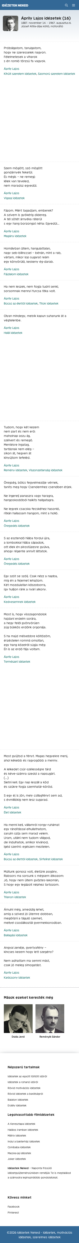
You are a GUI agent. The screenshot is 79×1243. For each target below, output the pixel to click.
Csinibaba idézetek (19, 1147)
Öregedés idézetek (17, 525)
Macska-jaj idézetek (19, 1152)
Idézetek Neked (15, 5)
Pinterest (13, 1212)
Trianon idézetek (15, 896)
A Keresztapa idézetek (21, 1123)
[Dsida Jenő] (18, 1018)
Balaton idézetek (18, 1099)
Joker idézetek (17, 1158)
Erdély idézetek (17, 1105)
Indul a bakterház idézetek (24, 1141)
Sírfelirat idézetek (51, 859)
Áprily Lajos (11, 68)
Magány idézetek (15, 235)
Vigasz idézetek (14, 197)
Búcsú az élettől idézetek (21, 303)
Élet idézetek (12, 812)
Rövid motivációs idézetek (24, 1087)
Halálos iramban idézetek (23, 1129)
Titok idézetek (48, 303)
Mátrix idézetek (17, 1135)
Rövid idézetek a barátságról (25, 1093)
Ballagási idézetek (16, 935)
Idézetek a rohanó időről (23, 1081)
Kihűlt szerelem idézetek (20, 73)
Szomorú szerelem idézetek (56, 73)
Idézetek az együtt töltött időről (27, 1076)
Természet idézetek (17, 661)
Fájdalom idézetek (16, 274)
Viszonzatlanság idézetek (46, 470)
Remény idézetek (15, 470)
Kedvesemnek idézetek (20, 601)
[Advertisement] (39, 120)
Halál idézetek (13, 332)
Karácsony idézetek (17, 977)
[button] (66, 5)
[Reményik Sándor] (49, 1018)
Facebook (14, 1206)
